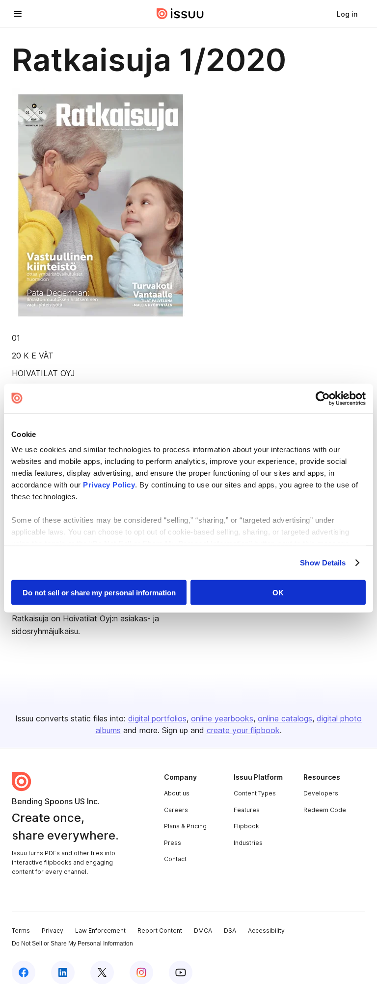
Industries (248, 842)
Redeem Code (324, 810)
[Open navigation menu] (17, 14)
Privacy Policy (109, 485)
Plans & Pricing (185, 826)
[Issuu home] (180, 13)
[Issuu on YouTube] (180, 972)
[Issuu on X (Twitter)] (102, 972)
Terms (21, 930)
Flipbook (246, 826)
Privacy (52, 930)
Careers (176, 810)
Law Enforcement (100, 930)
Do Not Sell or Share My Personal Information (72, 943)
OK (278, 592)
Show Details (323, 563)
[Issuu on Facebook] (23, 972)
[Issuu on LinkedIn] (63, 972)
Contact (175, 859)
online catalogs (285, 718)
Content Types (255, 793)
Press (172, 842)
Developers (320, 793)
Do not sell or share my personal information (99, 592)
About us (176, 793)
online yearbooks (222, 718)
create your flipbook (243, 730)
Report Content (159, 930)
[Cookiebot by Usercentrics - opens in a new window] (323, 398)
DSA (230, 930)
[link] (347, 14)
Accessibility (266, 930)
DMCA (203, 930)
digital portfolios (157, 718)
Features (247, 810)
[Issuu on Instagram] (141, 972)
